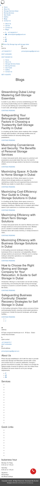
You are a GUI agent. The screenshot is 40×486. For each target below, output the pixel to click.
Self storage (9, 430)
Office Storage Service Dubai (14, 400)
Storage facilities (10, 445)
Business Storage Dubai (12, 392)
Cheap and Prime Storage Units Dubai (17, 405)
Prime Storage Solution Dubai (14, 418)
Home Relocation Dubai (12, 385)
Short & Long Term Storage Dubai (15, 395)
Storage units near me (12, 433)
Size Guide (7, 15)
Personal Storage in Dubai (13, 423)
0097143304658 (6, 54)
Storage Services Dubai (11, 11)
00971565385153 (6, 57)
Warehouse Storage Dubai (13, 412)
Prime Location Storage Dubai (14, 415)
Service (7, 26)
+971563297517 (12, 32)
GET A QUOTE (6, 74)
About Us (7, 9)
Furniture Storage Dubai (12, 390)
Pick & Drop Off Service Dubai (14, 397)
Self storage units (10, 455)
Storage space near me (12, 453)
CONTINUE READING (8, 110)
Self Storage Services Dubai (14, 420)
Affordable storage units (12, 443)
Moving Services (9, 13)
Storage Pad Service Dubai (13, 402)
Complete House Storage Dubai (15, 407)
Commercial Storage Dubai (13, 387)
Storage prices (9, 440)
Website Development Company (23, 483)
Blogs (5, 19)
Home (6, 7)
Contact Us (7, 21)
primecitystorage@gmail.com (16, 34)
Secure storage (10, 448)
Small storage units (11, 450)
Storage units (9, 435)
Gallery (6, 17)
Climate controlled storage (13, 438)
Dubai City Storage (11, 410)
